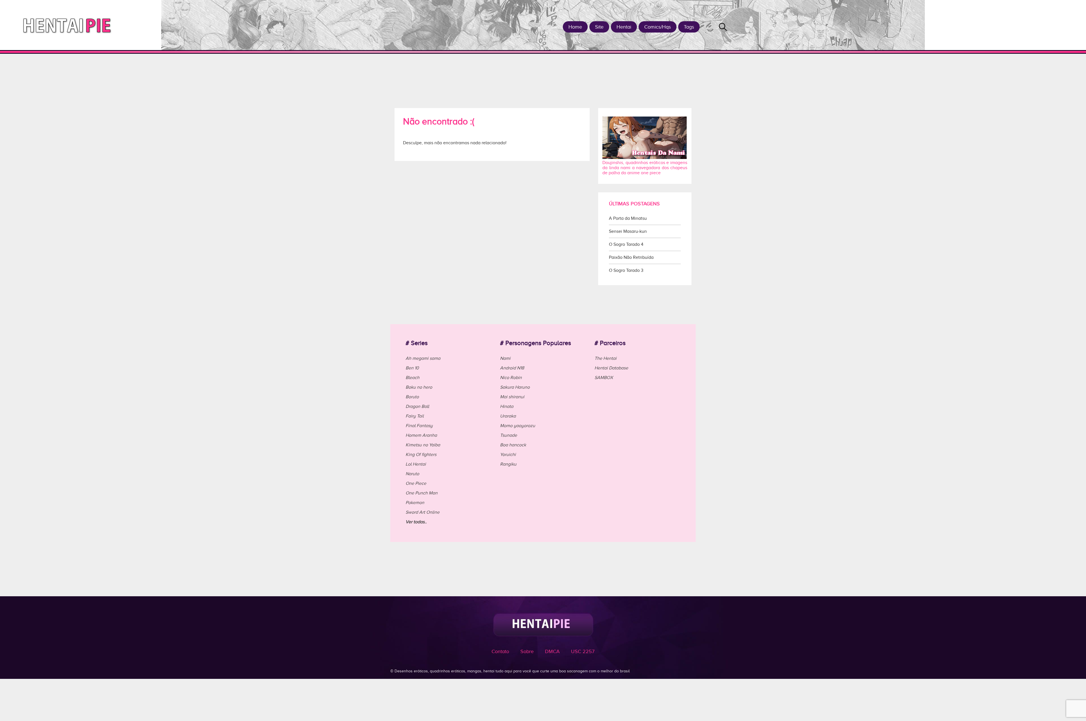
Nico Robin (511, 377)
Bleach (412, 377)
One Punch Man (422, 493)
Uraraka (508, 416)
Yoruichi (508, 454)
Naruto (412, 473)
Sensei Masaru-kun (628, 231)
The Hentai (605, 358)
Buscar (723, 27)
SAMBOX (603, 377)
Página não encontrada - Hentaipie (69, 25)
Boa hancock (513, 444)
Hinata (506, 406)
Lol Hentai (416, 464)
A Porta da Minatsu (628, 218)
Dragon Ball (417, 406)
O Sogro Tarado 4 (626, 244)
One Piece (416, 483)
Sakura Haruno (515, 387)
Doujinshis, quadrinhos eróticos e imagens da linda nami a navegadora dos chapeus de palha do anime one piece (644, 167)
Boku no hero (419, 387)
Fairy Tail (415, 416)
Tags (689, 27)
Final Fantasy (419, 425)
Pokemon (415, 502)
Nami (505, 358)
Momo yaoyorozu (517, 425)
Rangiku (508, 464)
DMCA (552, 651)
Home (575, 27)
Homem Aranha (421, 435)
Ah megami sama (423, 358)
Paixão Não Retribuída (631, 257)
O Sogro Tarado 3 (626, 270)
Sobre (527, 651)
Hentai (624, 27)
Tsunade (508, 435)
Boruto (412, 396)
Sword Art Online (422, 512)
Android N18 (512, 368)
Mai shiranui (512, 396)
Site (599, 27)
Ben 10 (412, 368)
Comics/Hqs (657, 27)
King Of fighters (421, 454)
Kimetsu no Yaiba (423, 444)
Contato (500, 651)
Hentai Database (611, 368)
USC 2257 (582, 651)
